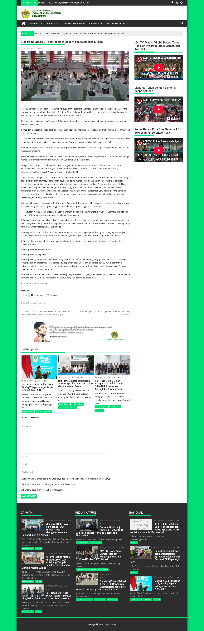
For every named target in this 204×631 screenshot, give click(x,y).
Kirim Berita (95, 23)
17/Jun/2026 (52, 520)
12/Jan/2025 (106, 547)
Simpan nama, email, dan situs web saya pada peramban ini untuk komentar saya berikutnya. (67, 478)
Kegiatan (79, 570)
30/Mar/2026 (107, 520)
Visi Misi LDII (53, 23)
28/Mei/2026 (161, 547)
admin (39, 48)
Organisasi (40, 303)
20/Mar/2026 (52, 586)
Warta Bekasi (103, 570)
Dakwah (39, 548)
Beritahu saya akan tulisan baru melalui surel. (44, 489)
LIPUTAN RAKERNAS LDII (117, 23)
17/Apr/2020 (107, 574)
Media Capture (95, 543)
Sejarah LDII (35, 23)
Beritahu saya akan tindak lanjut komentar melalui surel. (49, 484)
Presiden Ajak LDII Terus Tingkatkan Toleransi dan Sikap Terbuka (105, 313)
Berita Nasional (29, 303)
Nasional (48, 411)
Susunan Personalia (74, 23)
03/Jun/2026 (52, 553)
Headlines (39, 411)
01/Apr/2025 (65, 377)
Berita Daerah (64, 404)
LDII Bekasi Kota (108, 624)
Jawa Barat (63, 408)
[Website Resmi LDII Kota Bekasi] (23, 22)
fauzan (39, 381)
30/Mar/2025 (102, 377)
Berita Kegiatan (77, 404)
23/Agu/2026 (161, 520)
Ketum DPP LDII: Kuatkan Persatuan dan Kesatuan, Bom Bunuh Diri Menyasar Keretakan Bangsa (46, 313)
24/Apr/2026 (28, 381)
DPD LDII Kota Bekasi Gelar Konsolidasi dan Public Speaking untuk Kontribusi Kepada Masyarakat (141, 525)
